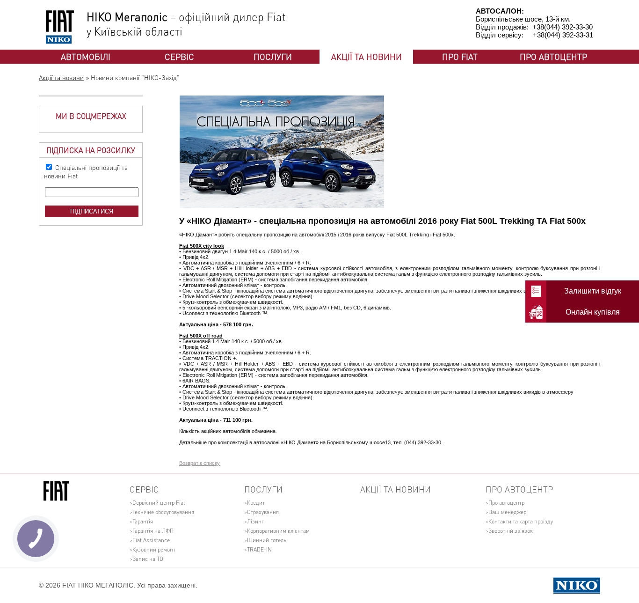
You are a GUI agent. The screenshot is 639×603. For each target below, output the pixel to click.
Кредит (256, 502)
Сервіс (179, 56)
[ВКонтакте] (213, 455)
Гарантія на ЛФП (153, 530)
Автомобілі (85, 56)
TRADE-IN (259, 549)
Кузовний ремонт (153, 549)
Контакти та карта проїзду (520, 521)
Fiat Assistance (151, 540)
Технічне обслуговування (163, 511)
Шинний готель (266, 540)
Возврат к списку (199, 463)
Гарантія (142, 521)
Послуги (273, 56)
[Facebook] (194, 455)
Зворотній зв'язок (510, 530)
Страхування (263, 511)
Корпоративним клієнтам (278, 530)
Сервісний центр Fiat (158, 502)
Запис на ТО (147, 558)
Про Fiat (460, 56)
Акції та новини (366, 56)
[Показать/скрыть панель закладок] (184, 455)
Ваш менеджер (507, 511)
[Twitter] (203, 455)
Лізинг (255, 521)
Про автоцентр (553, 56)
